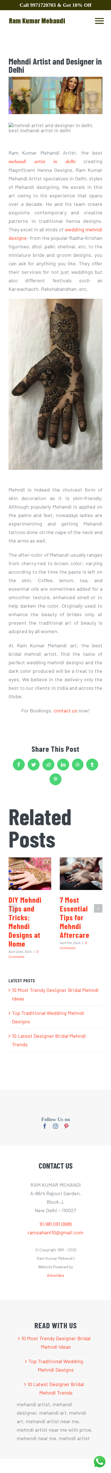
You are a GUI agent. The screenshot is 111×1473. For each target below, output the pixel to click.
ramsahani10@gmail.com (55, 1232)
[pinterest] (66, 1126)
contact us (65, 710)
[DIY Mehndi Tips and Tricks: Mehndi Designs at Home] (30, 873)
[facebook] (44, 1126)
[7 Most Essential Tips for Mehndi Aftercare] (81, 873)
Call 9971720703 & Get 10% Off (55, 5)
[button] (13, 908)
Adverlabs (55, 1275)
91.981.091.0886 (56, 1224)
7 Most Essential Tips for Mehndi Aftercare (74, 917)
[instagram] (55, 1126)
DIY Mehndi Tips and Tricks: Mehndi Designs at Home (25, 921)
